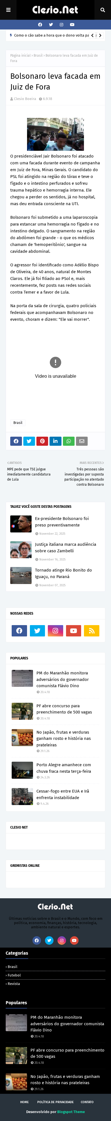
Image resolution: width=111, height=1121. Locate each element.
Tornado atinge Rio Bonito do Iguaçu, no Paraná (63, 573)
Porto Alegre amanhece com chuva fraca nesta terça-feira (63, 768)
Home (24, 1102)
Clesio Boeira (25, 99)
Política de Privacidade (55, 1102)
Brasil (38, 56)
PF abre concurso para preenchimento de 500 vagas (64, 709)
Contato (87, 1102)
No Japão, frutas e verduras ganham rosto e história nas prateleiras (63, 739)
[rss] (91, 630)
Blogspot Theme (71, 1112)
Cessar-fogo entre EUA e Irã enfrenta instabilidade (62, 794)
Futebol (14, 975)
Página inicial (20, 56)
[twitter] (51, 25)
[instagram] (61, 25)
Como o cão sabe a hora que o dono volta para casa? (58, 35)
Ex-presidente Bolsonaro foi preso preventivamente (62, 522)
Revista (14, 984)
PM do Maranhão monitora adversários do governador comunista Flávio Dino (62, 679)
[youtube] (72, 25)
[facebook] (40, 25)
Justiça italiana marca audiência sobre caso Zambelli (65, 547)
